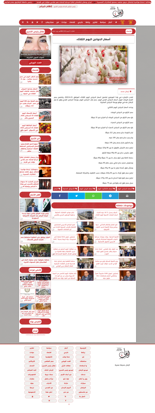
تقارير (95, 22)
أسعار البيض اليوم (86, 188)
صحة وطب (49, 22)
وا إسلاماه (83, 365)
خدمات (83, 374)
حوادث (64, 22)
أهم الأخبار (35, 195)
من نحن (66, 392)
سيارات (83, 383)
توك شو (66, 378)
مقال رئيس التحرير (35, 32)
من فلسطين (83, 392)
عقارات (31, 378)
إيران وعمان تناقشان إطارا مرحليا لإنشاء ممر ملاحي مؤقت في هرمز (92, 2)
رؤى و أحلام (83, 378)
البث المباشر (31, 370)
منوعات (31, 357)
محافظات (83, 361)
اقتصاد (72, 22)
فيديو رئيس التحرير (66, 370)
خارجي (80, 22)
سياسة (103, 22)
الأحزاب (48, 383)
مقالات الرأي (65, 365)
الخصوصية (31, 392)
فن (57, 22)
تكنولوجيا (48, 357)
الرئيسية (83, 348)
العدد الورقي (35, 63)
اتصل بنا (82, 396)
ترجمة (32, 387)
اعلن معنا (49, 392)
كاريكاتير (32, 361)
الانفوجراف (32, 374)
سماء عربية (49, 374)
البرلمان (83, 387)
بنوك (31, 383)
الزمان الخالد (48, 370)
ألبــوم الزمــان (66, 387)
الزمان (56, 188)
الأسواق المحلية (69, 188)
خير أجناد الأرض (66, 374)
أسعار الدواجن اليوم (125, 188)
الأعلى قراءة (35, 270)
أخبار (110, 22)
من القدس (49, 387)
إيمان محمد (125, 91)
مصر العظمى (48, 361)
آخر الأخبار (35, 139)
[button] (47, 47)
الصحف (31, 365)
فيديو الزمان (83, 370)
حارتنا (66, 383)
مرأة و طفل (48, 378)
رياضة (88, 22)
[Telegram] (110, 196)
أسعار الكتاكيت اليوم (105, 188)
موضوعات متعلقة (124, 205)
